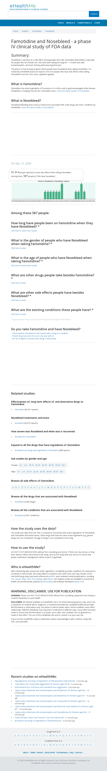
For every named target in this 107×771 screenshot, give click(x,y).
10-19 (31, 465)
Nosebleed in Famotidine (25, 436)
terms (32, 752)
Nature (50, 579)
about (26, 752)
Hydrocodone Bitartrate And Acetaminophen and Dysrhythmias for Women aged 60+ (51, 712)
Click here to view (18, 248)
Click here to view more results (24, 230)
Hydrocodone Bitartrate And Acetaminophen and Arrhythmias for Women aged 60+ (50, 690)
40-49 (51, 465)
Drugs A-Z (70, 23)
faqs (71, 752)
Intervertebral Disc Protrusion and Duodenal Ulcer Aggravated (41, 687)
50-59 (57, 465)
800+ (53, 576)
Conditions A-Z (85, 23)
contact (79, 752)
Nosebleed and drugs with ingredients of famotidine (36, 450)
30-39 (44, 465)
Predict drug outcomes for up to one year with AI (33, 336)
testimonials (46, 581)
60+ (63, 465)
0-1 (21, 465)
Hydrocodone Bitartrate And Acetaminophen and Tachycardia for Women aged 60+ (50, 701)
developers (50, 752)
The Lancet (16, 579)
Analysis (25, 31)
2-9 (25, 465)
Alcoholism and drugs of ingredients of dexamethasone (38, 720)
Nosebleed (49, 31)
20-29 (37, 465)
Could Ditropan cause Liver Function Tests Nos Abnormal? (39, 717)
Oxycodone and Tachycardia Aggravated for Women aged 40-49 (42, 684)
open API (79, 581)
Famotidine (37, 31)
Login (97, 23)
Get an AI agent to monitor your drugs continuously (34, 338)
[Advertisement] (53, 134)
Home (15, 31)
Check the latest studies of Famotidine (73, 91)
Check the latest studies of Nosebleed (37, 107)
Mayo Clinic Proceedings (32, 579)
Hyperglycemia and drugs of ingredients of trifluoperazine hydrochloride (45, 681)
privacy (40, 752)
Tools (61, 23)
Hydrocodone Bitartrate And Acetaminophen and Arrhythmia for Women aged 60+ (50, 695)
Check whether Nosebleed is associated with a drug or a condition (40, 333)
